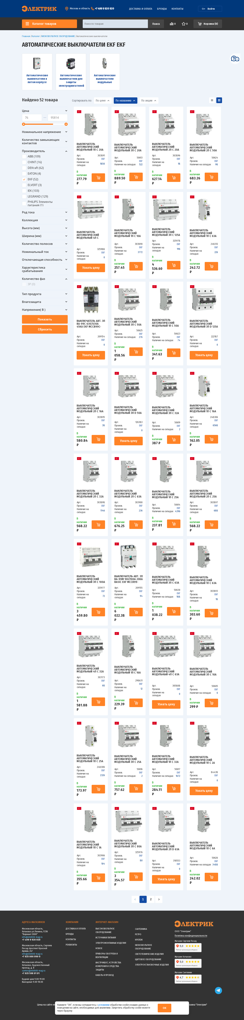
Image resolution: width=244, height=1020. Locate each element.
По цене (101, 100)
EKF (103, 158)
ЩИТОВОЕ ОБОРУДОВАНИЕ (148, 959)
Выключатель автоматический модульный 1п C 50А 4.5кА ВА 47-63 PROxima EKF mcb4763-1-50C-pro (165, 323)
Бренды (162, 8)
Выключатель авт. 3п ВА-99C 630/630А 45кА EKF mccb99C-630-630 (91, 324)
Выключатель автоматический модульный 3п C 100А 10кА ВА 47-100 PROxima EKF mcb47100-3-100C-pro (91, 579)
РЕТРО (138, 934)
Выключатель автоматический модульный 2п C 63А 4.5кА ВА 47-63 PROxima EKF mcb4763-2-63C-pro (127, 493)
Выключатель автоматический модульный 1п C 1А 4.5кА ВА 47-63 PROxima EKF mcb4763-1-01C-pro (89, 844)
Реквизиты (71, 944)
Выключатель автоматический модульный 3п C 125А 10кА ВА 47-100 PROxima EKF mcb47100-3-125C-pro (166, 232)
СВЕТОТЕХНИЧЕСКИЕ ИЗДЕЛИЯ (149, 954)
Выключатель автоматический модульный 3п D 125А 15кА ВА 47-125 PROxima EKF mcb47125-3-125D (204, 324)
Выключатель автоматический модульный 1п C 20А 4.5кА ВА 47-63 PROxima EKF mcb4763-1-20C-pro (90, 147)
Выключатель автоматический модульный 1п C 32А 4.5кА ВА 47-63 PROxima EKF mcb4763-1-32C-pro (165, 759)
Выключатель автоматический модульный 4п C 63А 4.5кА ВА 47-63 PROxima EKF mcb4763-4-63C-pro (165, 671)
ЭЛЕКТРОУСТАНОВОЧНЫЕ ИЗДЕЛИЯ (152, 964)
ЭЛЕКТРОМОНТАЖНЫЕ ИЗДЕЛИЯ (111, 943)
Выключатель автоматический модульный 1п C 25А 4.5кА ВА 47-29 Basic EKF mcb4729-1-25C (90, 758)
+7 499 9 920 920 (104, 8)
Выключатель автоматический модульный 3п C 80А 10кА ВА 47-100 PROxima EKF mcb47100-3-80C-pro (128, 843)
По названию (123, 100)
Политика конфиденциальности (191, 935)
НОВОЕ (99, 948)
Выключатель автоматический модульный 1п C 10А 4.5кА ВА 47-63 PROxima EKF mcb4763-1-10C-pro (127, 233)
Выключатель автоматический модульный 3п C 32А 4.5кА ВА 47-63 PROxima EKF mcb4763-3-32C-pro (165, 410)
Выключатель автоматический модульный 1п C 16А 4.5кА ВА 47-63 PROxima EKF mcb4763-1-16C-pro (127, 669)
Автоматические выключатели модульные (105, 79)
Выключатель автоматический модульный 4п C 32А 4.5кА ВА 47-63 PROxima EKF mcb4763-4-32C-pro (90, 668)
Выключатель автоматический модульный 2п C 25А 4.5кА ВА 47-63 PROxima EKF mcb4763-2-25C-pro (203, 493)
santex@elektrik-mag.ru (33, 970)
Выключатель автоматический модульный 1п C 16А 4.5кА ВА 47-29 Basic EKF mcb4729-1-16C (203, 408)
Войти (211, 8)
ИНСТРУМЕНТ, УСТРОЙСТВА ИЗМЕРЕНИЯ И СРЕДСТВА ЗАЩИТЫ (108, 966)
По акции (146, 100)
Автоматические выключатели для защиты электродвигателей (71, 80)
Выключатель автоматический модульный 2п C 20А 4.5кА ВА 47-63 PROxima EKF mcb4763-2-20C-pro (165, 147)
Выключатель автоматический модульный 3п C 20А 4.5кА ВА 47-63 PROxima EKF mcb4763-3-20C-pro (127, 147)
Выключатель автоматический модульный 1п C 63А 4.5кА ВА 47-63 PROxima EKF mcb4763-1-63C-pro (203, 580)
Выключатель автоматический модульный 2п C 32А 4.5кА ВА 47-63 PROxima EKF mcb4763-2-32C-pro (90, 493)
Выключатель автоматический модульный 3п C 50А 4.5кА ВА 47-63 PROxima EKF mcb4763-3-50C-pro (127, 322)
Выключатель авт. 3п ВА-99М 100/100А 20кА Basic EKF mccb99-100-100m (128, 579)
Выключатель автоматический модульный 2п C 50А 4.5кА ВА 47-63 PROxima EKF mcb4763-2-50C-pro (203, 147)
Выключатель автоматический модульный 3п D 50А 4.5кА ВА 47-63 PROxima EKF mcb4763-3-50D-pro (128, 410)
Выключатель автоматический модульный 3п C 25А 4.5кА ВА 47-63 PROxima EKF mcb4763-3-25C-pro (127, 759)
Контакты (177, 8)
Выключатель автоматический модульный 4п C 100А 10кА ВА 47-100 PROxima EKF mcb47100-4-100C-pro (91, 235)
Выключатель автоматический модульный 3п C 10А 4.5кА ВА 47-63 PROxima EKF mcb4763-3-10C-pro (203, 671)
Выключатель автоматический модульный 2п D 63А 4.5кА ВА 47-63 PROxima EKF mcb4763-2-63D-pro (165, 846)
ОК (164, 1008)
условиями (104, 1004)
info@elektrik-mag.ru (32, 937)
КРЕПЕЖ (139, 939)
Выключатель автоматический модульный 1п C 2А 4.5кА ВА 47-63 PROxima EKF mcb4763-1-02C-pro (202, 760)
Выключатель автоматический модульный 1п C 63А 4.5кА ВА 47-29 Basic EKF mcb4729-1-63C (203, 233)
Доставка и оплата (140, 8)
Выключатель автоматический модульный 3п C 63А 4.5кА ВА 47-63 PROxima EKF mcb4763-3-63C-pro (165, 580)
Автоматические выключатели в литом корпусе (37, 79)
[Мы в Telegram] (218, 993)
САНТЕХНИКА (141, 929)
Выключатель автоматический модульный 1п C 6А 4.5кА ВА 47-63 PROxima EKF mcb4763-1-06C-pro (202, 845)
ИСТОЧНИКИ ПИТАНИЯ (106, 937)
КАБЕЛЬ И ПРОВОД (105, 975)
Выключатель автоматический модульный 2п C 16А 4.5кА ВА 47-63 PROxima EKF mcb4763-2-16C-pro (90, 408)
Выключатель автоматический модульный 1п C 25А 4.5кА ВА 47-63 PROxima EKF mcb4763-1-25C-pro (165, 494)
